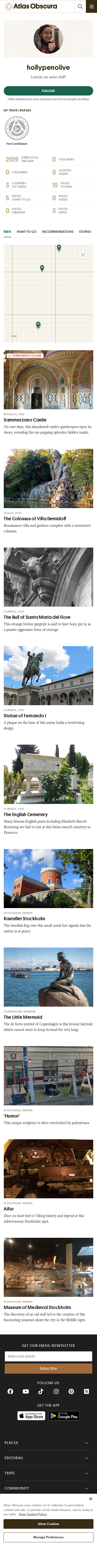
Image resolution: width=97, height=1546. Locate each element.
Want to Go (27, 231)
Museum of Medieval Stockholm (37, 1307)
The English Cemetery (26, 814)
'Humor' (12, 1116)
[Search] (80, 6)
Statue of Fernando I (25, 715)
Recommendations (58, 231)
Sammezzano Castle (25, 419)
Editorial (14, 1458)
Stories (85, 231)
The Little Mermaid (23, 1017)
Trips (10, 1473)
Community (17, 1488)
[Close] (90, 1499)
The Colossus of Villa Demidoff (35, 518)
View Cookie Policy (33, 1514)
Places (11, 1443)
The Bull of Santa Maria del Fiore (37, 617)
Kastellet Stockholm (24, 918)
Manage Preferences (48, 1537)
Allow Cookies (48, 1524)
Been (7, 231)
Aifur (9, 1208)
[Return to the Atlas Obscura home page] (32, 6)
